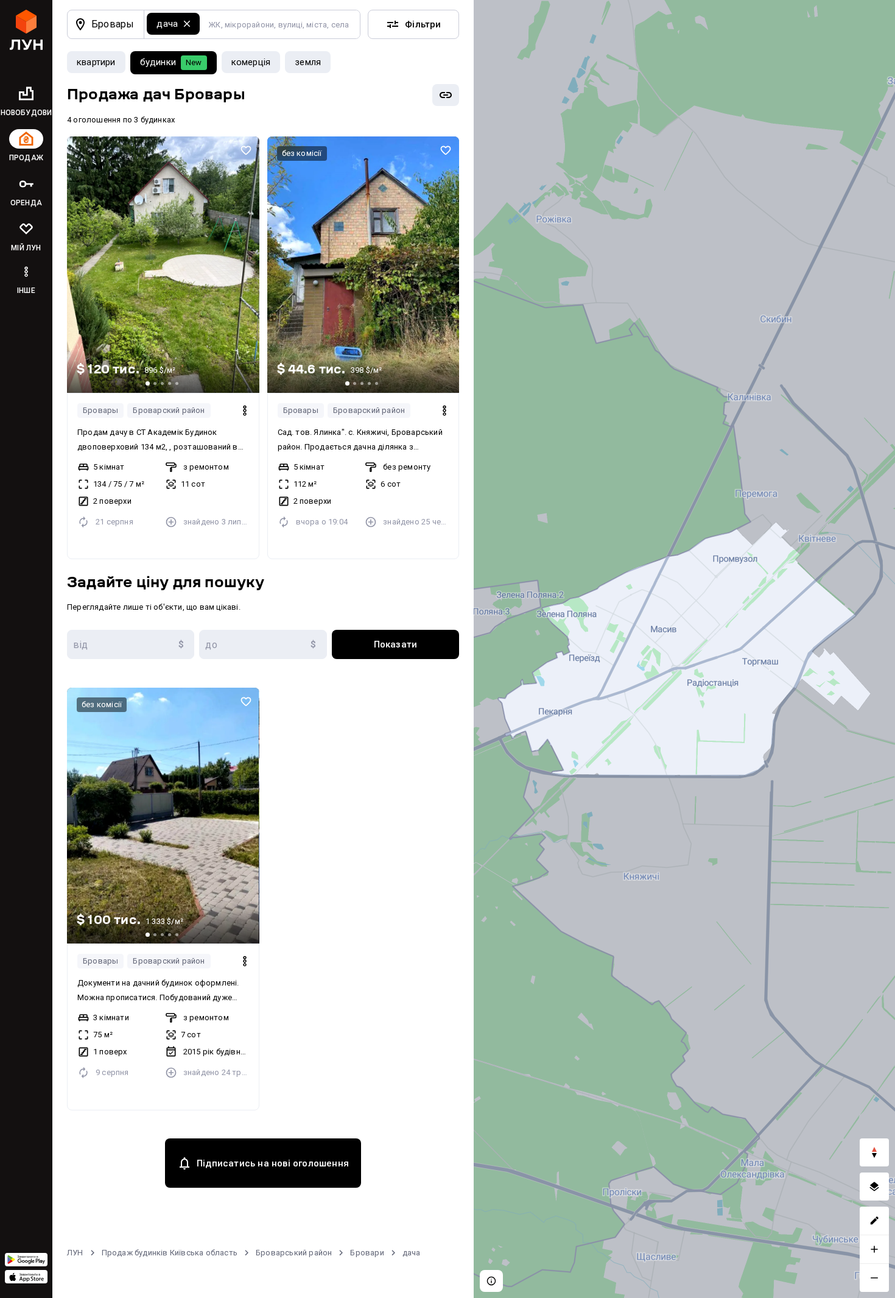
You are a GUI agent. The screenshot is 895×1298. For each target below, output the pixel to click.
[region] (684, 649)
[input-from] (130, 644)
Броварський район (294, 1252)
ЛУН (75, 1252)
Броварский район (169, 410)
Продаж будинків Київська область (169, 1252)
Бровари (367, 1252)
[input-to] (262, 644)
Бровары (100, 410)
